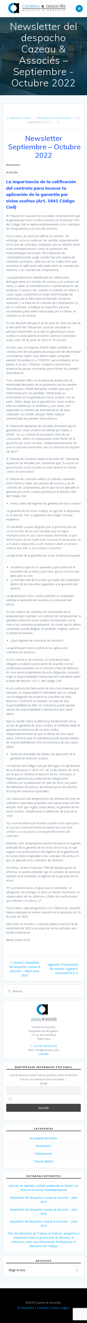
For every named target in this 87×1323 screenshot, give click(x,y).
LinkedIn (43, 1054)
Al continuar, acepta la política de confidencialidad (45, 1099)
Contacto (43, 1308)
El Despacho (25, 1308)
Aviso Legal (59, 1308)
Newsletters (45, 118)
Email (43, 1083)
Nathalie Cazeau (20, 118)
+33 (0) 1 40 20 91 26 (45, 1046)
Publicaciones (62, 118)
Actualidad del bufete (43, 1138)
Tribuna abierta (43, 1161)
